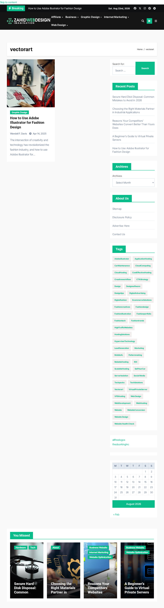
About (56, 547)
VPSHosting (120, 396)
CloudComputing (143, 265)
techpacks (119, 382)
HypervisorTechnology (125, 341)
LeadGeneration (122, 348)
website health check (124, 424)
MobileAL (119, 355)
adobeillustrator (122, 259)
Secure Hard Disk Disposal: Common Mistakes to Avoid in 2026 (25, 592)
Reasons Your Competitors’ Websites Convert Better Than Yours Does (133, 124)
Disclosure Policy (122, 217)
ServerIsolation (121, 375)
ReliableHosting (121, 362)
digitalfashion (121, 300)
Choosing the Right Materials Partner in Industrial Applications (63, 592)
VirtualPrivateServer (138, 389)
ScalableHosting (122, 369)
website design (121, 417)
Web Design (58, 25)
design (118, 286)
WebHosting (141, 403)
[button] (156, 21)
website (118, 410)
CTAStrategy (142, 279)
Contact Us (118, 234)
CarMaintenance (122, 265)
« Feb (116, 514)
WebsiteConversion (136, 410)
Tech (32, 547)
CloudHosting (121, 272)
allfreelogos (118, 439)
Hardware (21, 547)
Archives (117, 175)
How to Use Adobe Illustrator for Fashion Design (27, 122)
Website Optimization (100, 557)
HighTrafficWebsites (123, 327)
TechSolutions (136, 382)
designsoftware (133, 286)
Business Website (98, 547)
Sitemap (117, 208)
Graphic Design (90, 17)
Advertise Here (121, 225)
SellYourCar (140, 369)
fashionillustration (123, 314)
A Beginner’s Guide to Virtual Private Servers (137, 588)
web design (136, 396)
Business (71, 17)
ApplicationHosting (143, 259)
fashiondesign (142, 307)
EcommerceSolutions (142, 300)
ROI (135, 362)
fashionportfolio (144, 314)
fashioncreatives (122, 307)
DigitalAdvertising (137, 293)
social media (139, 375)
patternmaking (135, 355)
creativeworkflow (123, 279)
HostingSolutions (122, 334)
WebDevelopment (123, 403)
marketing (139, 348)
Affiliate (56, 17)
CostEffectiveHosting (141, 272)
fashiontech (120, 320)
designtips (119, 293)
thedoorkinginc (120, 444)
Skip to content (8, 2)
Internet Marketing (115, 17)
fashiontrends (137, 320)
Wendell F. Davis (18, 133)
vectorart (119, 389)
